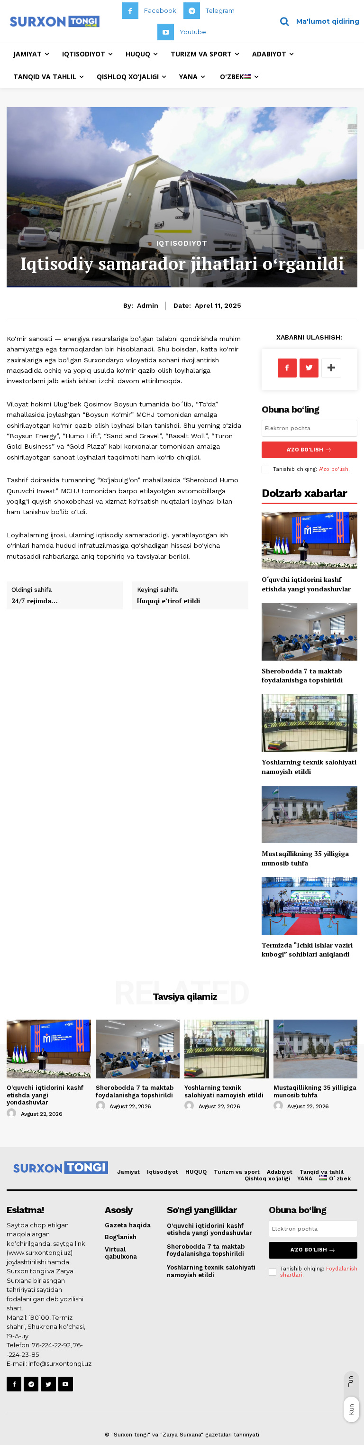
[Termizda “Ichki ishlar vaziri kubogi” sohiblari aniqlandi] (309, 905)
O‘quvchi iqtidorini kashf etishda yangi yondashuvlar (306, 584)
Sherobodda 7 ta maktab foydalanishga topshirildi (302, 675)
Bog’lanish (120, 1237)
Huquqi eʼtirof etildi (168, 600)
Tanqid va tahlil (322, 1172)
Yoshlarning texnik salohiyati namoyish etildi (309, 766)
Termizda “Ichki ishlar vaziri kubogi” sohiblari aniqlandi (307, 949)
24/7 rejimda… (34, 600)
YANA (304, 1178)
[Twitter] (309, 368)
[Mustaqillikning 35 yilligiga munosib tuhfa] (309, 814)
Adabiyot (279, 1172)
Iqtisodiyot (182, 243)
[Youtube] (165, 32)
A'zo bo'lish (333, 469)
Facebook (160, 10)
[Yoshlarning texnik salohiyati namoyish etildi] (309, 723)
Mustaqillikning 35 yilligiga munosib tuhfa (305, 858)
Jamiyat (128, 1172)
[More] (331, 368)
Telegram (220, 10)
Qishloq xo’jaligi (267, 1178)
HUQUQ (196, 1172)
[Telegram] (191, 10)
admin (147, 305)
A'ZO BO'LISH (305, 450)
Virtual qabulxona (121, 1253)
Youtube (193, 32)
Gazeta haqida (128, 1225)
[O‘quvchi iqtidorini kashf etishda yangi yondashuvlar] (309, 540)
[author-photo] (13, 1113)
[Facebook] (130, 10)
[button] (316, 21)
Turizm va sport (237, 1172)
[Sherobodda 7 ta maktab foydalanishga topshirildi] (309, 631)
